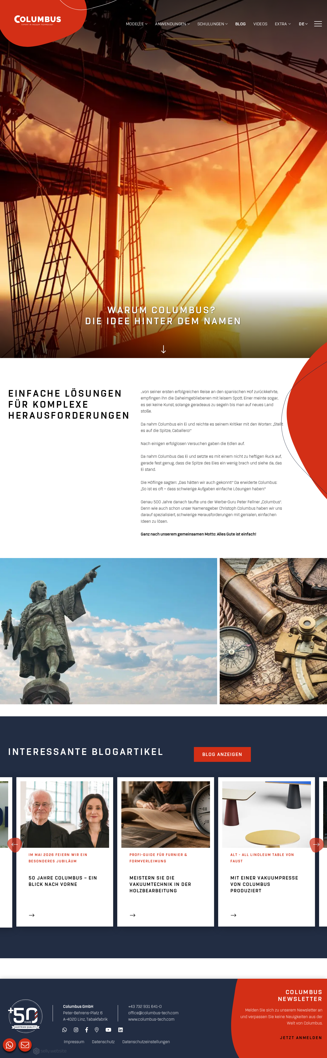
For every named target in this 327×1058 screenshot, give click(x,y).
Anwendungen (170, 24)
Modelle (135, 24)
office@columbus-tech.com (153, 1013)
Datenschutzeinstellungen (146, 1042)
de (302, 24)
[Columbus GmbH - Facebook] (86, 1030)
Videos (260, 24)
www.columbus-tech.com (151, 1019)
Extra (281, 24)
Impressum (74, 1042)
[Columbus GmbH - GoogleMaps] (97, 1030)
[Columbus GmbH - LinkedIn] (120, 1030)
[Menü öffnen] (318, 23)
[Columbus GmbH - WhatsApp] (64, 1030)
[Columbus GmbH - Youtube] (108, 1030)
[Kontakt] (24, 1044)
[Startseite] (25, 1016)
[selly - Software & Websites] (49, 1051)
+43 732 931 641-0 (145, 1007)
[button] (163, 349)
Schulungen (210, 24)
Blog (240, 24)
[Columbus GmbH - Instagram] (76, 1030)
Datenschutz (103, 1042)
